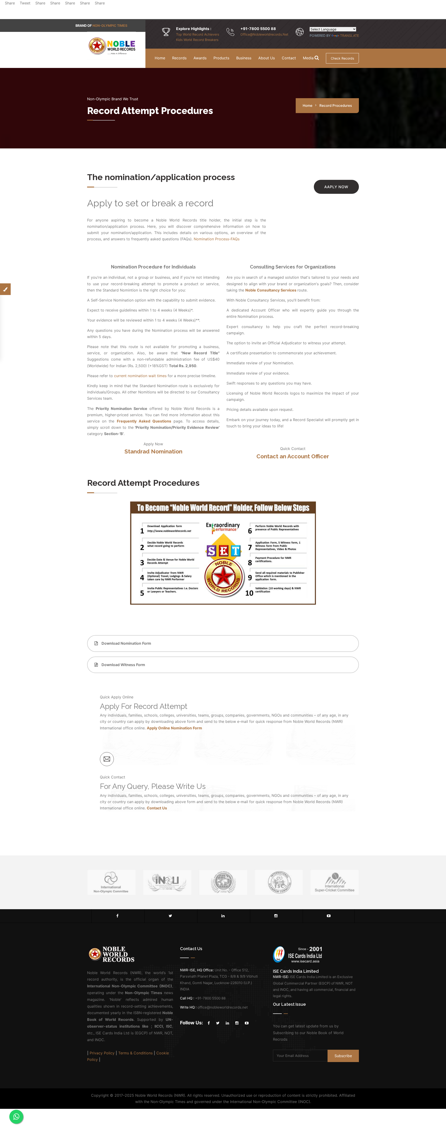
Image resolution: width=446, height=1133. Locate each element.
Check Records (342, 58)
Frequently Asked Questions (144, 421)
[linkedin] (223, 915)
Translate (349, 35)
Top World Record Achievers (197, 34)
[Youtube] (329, 915)
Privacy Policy (102, 1053)
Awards (200, 58)
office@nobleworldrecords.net (264, 34)
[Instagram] (276, 915)
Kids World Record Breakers (197, 40)
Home (160, 58)
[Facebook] (117, 915)
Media (308, 58)
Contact (289, 58)
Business (243, 58)
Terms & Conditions (135, 1053)
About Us (266, 58)
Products (221, 58)
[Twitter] (170, 915)
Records (179, 58)
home (307, 105)
